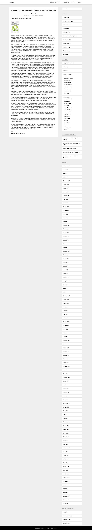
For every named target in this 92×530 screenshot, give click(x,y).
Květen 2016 (66, 303)
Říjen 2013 (65, 410)
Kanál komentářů (66, 519)
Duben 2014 (65, 388)
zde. (24, 133)
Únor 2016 (65, 314)
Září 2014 (65, 370)
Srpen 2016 (65, 292)
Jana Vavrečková (67, 103)
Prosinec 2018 (66, 206)
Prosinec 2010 (66, 447)
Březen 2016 (66, 310)
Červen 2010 (66, 455)
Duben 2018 (65, 236)
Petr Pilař (66, 120)
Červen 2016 (66, 299)
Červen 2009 (66, 499)
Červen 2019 (66, 184)
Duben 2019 (65, 191)
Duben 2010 (65, 462)
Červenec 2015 (66, 340)
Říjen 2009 (65, 485)
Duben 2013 (65, 433)
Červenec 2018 (66, 225)
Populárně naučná (67, 39)
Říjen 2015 (65, 329)
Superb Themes (54, 528)
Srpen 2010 (65, 451)
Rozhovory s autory (54, 2)
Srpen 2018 (65, 221)
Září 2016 (65, 288)
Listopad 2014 (66, 366)
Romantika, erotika (67, 43)
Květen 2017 (66, 258)
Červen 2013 (66, 425)
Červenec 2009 (66, 496)
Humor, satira (66, 28)
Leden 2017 (65, 273)
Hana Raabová (67, 101)
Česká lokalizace (66, 523)
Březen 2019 (66, 195)
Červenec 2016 (66, 295)
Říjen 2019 (65, 169)
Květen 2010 (66, 459)
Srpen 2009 (65, 492)
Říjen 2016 (65, 284)
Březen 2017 (66, 266)
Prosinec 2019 (66, 165)
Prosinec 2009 (66, 477)
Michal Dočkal (67, 118)
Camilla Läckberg (67, 82)
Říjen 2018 (65, 214)
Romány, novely (66, 47)
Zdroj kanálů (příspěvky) (68, 515)
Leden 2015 (65, 362)
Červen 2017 (66, 255)
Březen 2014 (66, 392)
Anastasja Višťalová (68, 99)
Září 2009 (65, 488)
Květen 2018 (66, 232)
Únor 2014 (65, 396)
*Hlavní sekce (66, 17)
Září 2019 (65, 173)
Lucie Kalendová (67, 111)
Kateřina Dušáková (68, 107)
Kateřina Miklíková (67, 109)
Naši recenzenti (65, 2)
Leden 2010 (65, 473)
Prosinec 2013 (66, 403)
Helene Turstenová (68, 86)
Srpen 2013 (65, 418)
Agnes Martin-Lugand (68, 78)
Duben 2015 (65, 351)
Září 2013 (65, 414)
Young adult (65, 54)
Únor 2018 (65, 243)
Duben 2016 (65, 307)
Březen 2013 (66, 436)
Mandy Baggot (67, 93)
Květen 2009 (66, 503)
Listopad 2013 (66, 407)
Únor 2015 (65, 358)
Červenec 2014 (66, 377)
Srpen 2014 (65, 373)
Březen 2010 (66, 466)
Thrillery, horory (66, 50)
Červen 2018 (66, 229)
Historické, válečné (67, 24)
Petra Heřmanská (67, 127)
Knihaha (11, 2)
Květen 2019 (66, 188)
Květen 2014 (66, 384)
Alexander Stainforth (68, 80)
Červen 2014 (66, 381)
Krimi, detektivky (66, 32)
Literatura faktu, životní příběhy (69, 36)
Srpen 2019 (65, 177)
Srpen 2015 (65, 336)
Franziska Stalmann (68, 84)
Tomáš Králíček (67, 124)
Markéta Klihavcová (38, 15)
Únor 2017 (65, 269)
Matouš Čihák (66, 116)
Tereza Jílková (66, 122)
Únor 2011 (65, 444)
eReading (73, 2)
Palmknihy (79, 2)
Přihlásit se (65, 512)
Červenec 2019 (66, 180)
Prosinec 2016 (66, 277)
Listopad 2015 (66, 325)
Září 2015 (65, 333)
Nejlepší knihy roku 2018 (68, 63)
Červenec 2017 (66, 251)
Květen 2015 (66, 347)
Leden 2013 (65, 440)
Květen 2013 (66, 429)
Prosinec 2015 (66, 321)
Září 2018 (65, 217)
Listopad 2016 (66, 281)
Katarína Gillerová (67, 91)
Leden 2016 (65, 318)
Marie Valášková (67, 114)
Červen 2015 (66, 344)
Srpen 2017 (65, 247)
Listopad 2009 (66, 481)
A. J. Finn (65, 76)
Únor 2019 (65, 199)
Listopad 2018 (66, 210)
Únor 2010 (65, 470)
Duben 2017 (65, 262)
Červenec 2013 (66, 422)
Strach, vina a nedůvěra (71, 148)
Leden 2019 (65, 203)
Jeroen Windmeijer (67, 89)
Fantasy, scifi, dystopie (68, 21)
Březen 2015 (66, 355)
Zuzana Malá (66, 129)
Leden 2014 (65, 399)
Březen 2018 (66, 240)
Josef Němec (66, 105)
